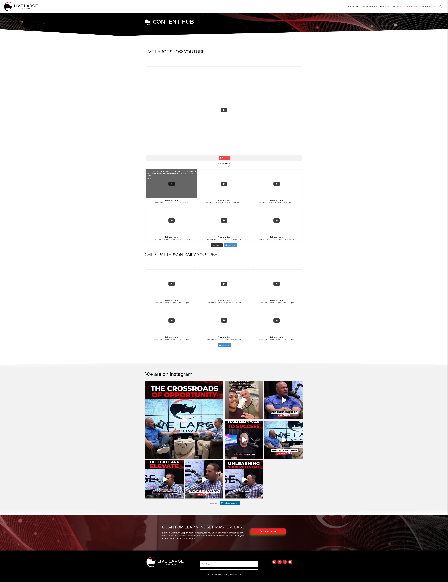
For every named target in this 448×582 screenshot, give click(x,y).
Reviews (397, 6)
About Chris (352, 6)
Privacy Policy (235, 574)
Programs (385, 6)
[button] (274, 562)
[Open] (184, 420)
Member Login (428, 6)
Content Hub (411, 6)
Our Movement (369, 6)
